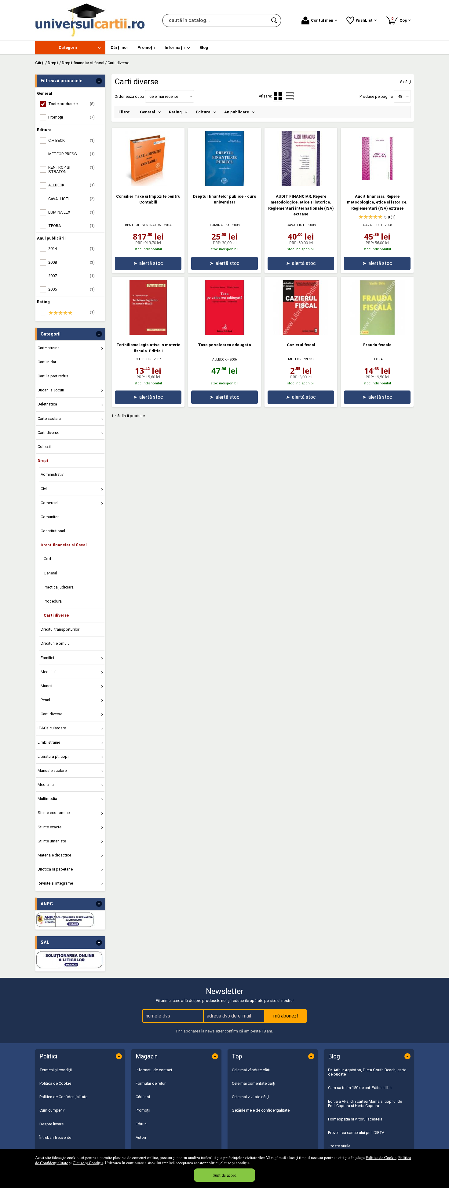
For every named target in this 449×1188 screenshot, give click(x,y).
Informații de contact (154, 1070)
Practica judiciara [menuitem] (59, 587)
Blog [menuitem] (203, 47)
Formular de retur (151, 1083)
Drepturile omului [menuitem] (56, 643)
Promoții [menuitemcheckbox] (71, 117)
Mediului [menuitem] (48, 671)
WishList (364, 20)
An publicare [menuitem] (236, 112)
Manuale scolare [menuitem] (52, 770)
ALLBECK (219, 359)
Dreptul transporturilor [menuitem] (60, 629)
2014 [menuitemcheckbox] (71, 248)
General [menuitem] (50, 573)
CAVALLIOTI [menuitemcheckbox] (71, 198)
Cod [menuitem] (47, 558)
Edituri (141, 1124)
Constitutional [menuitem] (53, 531)
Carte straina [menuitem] (49, 348)
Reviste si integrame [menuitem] (55, 883)
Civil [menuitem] (44, 488)
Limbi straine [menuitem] (49, 742)
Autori (141, 1137)
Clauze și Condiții (88, 1162)
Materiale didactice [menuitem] (54, 855)
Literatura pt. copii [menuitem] (53, 756)
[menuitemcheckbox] (71, 313)
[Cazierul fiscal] (300, 333)
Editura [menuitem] (203, 112)
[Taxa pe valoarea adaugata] (224, 333)
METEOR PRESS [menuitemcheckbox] (71, 154)
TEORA (377, 359)
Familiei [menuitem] (47, 657)
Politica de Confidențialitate (63, 1096)
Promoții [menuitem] (146, 47)
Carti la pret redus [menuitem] (53, 376)
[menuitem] (70, 47)
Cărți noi (143, 1096)
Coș (400, 19)
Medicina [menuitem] (46, 784)
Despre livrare (51, 1124)
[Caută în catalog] (274, 20)
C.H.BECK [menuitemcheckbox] (71, 140)
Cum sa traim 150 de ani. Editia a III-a (360, 1087)
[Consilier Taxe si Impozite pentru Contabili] (148, 184)
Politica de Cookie (381, 1157)
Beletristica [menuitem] (47, 404)
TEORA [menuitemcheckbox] (71, 225)
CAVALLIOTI (296, 225)
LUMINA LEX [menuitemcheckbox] (71, 212)
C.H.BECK (143, 359)
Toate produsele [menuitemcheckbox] (71, 103)
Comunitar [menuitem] (50, 517)
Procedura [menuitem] (53, 601)
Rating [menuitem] (175, 112)
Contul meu (322, 20)
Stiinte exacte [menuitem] (49, 827)
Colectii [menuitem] (44, 446)
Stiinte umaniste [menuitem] (52, 841)
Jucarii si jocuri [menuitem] (51, 390)
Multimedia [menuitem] (47, 798)
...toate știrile (339, 1146)
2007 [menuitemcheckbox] (71, 275)
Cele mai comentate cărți (253, 1083)
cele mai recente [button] (163, 96)
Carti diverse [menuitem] (48, 432)
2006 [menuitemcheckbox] (71, 289)
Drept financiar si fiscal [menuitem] (64, 545)
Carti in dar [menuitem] (47, 362)
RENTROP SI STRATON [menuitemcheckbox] (71, 169)
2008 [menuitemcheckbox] (71, 262)
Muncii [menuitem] (46, 686)
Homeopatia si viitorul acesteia (355, 1119)
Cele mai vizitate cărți (250, 1096)
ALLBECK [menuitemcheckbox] (71, 185)
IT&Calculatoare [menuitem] (52, 728)
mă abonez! (285, 1016)
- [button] (99, 81)
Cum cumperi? (52, 1110)
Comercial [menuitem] (49, 503)
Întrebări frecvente (55, 1137)
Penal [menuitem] (45, 700)
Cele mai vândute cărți (251, 1070)
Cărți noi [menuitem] (119, 47)
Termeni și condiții (55, 1070)
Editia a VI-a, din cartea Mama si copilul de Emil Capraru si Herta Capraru (365, 1103)
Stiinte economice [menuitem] (54, 812)
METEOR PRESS (301, 359)
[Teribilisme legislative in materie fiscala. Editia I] (148, 333)
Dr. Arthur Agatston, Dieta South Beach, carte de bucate (367, 1072)
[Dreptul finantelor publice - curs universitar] (224, 184)
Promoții (143, 1110)
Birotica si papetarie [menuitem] (55, 869)
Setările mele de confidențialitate (261, 1110)
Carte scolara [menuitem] (49, 418)
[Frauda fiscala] (377, 333)
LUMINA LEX (219, 225)
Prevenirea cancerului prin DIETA (356, 1132)
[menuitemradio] (290, 96)
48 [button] (400, 96)
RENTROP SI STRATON (143, 225)
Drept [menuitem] (43, 460)
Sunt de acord (224, 1175)
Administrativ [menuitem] (52, 474)
